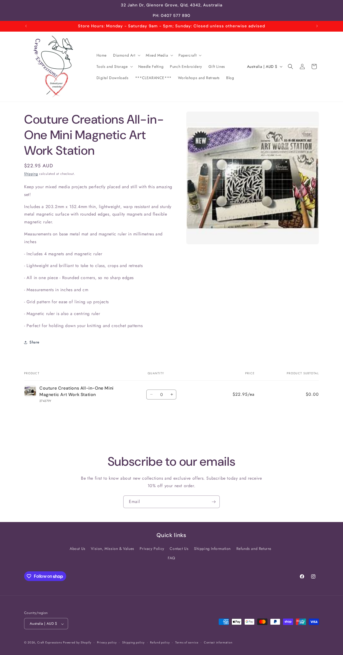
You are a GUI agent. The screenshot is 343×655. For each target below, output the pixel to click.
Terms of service (186, 642)
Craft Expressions (49, 643)
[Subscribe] (213, 501)
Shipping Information (212, 548)
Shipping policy (133, 642)
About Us (77, 548)
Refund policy (160, 642)
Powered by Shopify (77, 643)
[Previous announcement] (26, 26)
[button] (126, 55)
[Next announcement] (317, 26)
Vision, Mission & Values (112, 548)
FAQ (171, 558)
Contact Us (179, 548)
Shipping (31, 173)
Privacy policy (107, 642)
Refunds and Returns (253, 548)
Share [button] (34, 342)
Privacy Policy (152, 548)
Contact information (218, 642)
